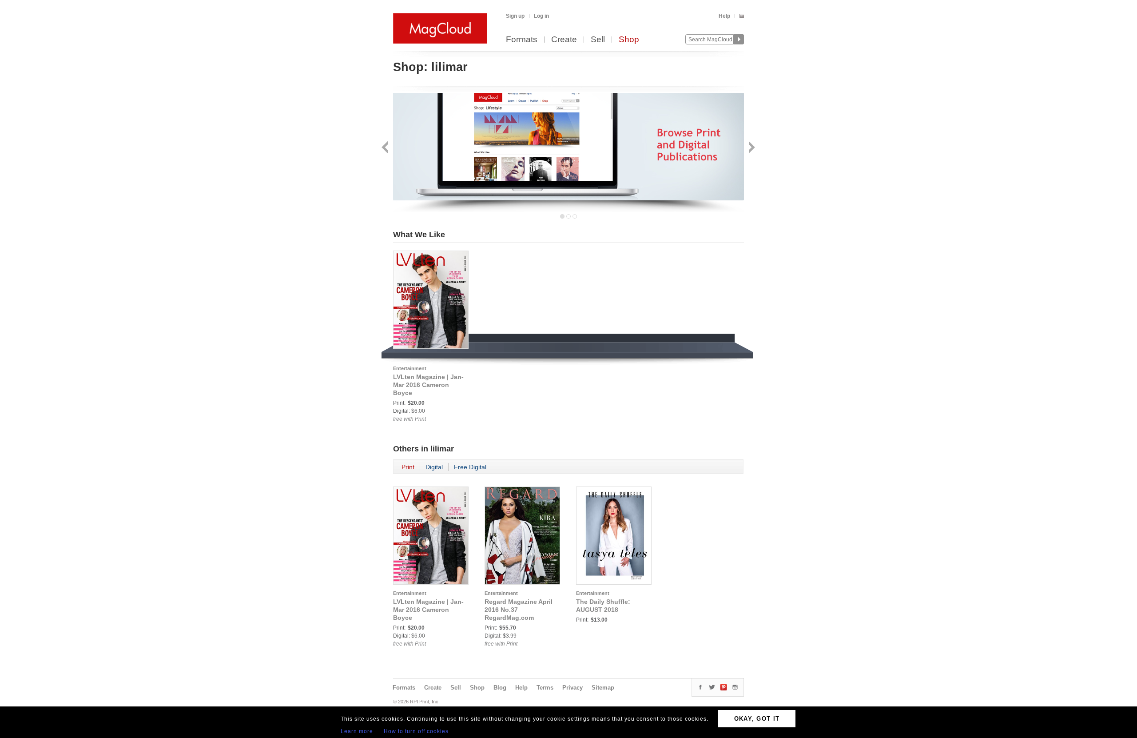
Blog (499, 687)
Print (408, 467)
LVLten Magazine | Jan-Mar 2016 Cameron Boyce (428, 384)
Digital (434, 467)
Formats (521, 40)
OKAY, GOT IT (757, 718)
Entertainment (409, 368)
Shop (629, 40)
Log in (541, 16)
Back (386, 148)
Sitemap (603, 687)
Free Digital (470, 467)
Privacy (572, 687)
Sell (598, 40)
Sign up (515, 16)
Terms (545, 687)
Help (724, 16)
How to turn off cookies (416, 731)
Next (751, 148)
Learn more (357, 731)
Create (564, 40)
